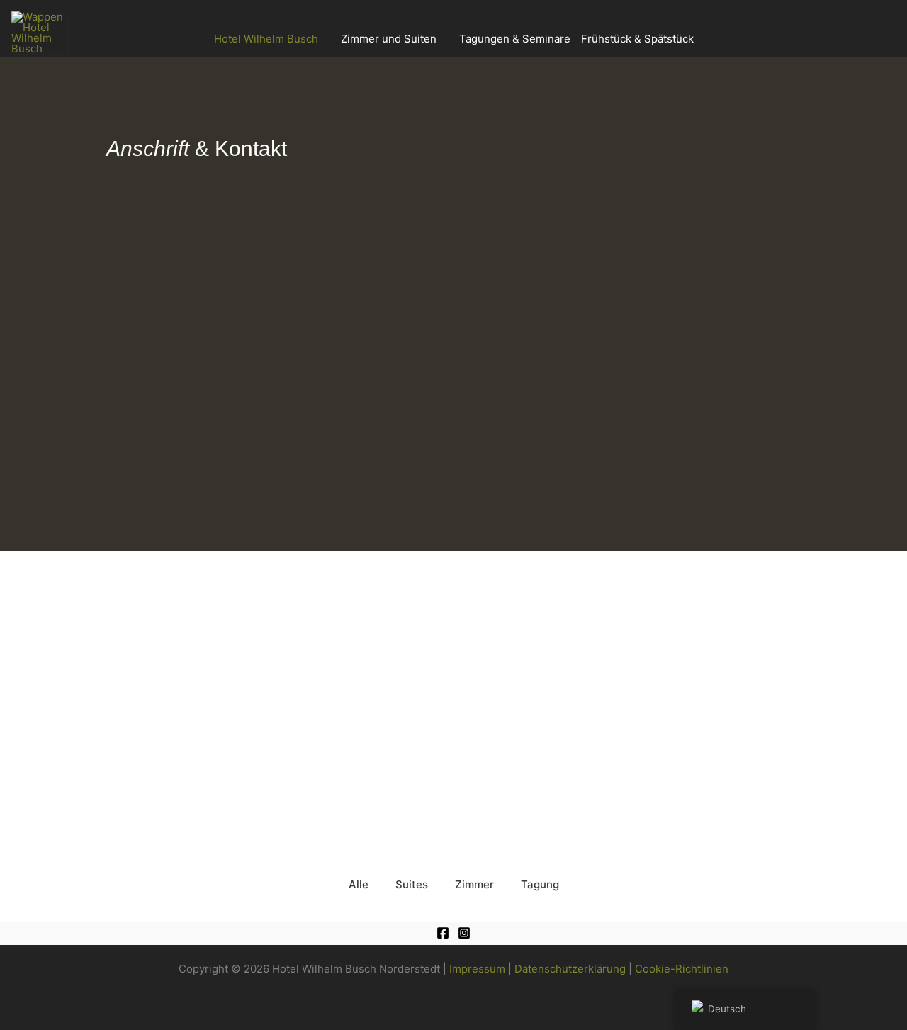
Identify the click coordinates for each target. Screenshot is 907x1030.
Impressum (477, 968)
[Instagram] (464, 933)
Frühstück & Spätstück (637, 38)
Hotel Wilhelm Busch (266, 38)
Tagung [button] (540, 884)
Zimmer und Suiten (388, 38)
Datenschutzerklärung (570, 968)
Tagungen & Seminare (514, 38)
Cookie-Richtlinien (681, 968)
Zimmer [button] (474, 884)
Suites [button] (411, 884)
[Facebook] (442, 933)
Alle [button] (358, 884)
